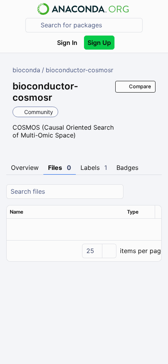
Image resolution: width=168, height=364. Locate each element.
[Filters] (155, 191)
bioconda (26, 70)
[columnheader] (65, 212)
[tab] (24, 168)
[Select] (109, 251)
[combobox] (89, 25)
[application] (84, 250)
